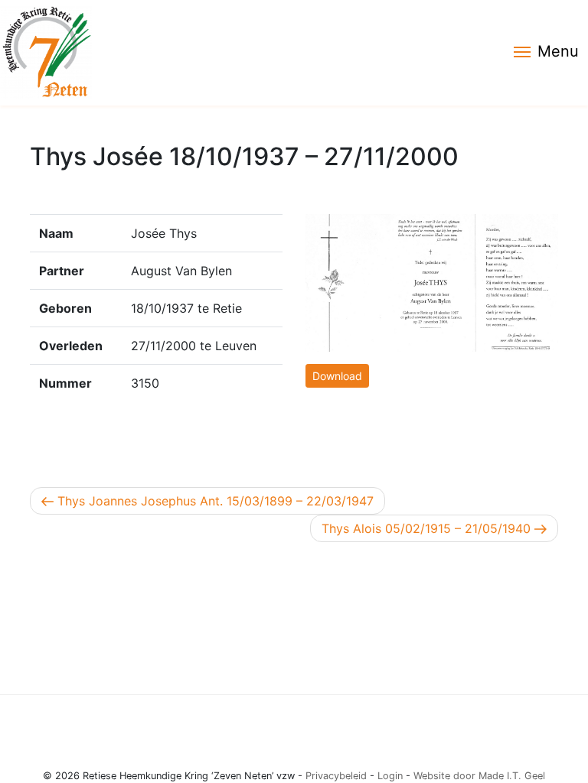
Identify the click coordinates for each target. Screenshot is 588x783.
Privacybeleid (336, 775)
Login (390, 775)
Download (337, 375)
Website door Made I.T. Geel (479, 775)
